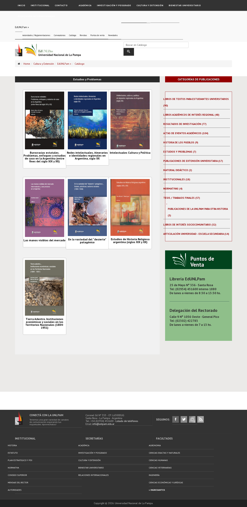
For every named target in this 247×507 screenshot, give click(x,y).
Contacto (61, 5)
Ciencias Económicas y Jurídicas (166, 482)
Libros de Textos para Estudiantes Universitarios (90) (196, 102)
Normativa (13, 467)
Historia (12, 445)
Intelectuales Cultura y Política (130, 152)
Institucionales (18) (176, 179)
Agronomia (155, 445)
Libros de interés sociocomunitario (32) (189, 224)
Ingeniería (154, 475)
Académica (85, 5)
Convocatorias (59, 35)
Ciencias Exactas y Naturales (164, 452)
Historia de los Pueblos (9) (180, 142)
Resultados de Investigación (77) (184, 124)
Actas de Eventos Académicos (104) (185, 133)
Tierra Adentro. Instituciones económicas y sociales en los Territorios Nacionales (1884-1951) (44, 323)
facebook (175, 419)
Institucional (40, 5)
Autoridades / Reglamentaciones (36, 35)
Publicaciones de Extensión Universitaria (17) (193, 161)
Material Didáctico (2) (177, 170)
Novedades (113, 35)
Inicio (21, 5)
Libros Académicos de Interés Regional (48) (191, 114)
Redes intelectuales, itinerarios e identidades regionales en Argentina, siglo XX (87, 155)
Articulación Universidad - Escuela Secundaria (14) (196, 233)
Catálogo (72, 35)
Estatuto (13, 452)
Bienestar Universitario (185, 5)
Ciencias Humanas (158, 460)
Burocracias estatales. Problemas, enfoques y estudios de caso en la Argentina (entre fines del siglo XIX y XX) (45, 157)
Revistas (83, 35)
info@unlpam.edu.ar (103, 424)
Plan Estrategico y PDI (20, 460)
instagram (192, 419)
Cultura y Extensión (150, 5)
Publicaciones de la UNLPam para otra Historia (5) (198, 212)
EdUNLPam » (22, 27)
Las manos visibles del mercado (44, 240)
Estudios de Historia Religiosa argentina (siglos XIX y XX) (130, 240)
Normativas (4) (172, 188)
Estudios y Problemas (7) (179, 151)
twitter (184, 419)
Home (27, 63)
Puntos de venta (97, 35)
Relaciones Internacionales (36, 16)
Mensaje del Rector (18, 482)
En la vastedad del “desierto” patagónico (87, 240)
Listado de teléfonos (127, 421)
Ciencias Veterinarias (160, 467)
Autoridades (15, 490)
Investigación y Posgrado (114, 5)
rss (200, 419)
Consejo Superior (17, 475)
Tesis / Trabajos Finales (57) (181, 197)
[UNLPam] (22, 418)
